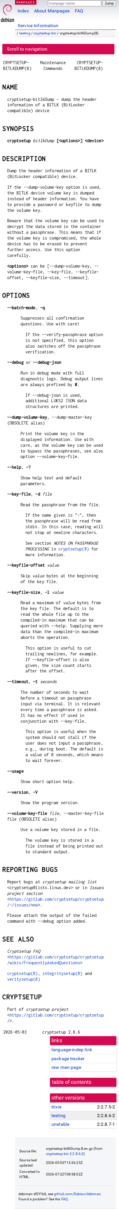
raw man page (66, 1067)
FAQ (79, 11)
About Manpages (52, 11)
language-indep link (71, 1049)
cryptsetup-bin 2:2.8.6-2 (65, 1154)
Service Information (38, 25)
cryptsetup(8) (73, 548)
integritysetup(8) (62, 973)
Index (23, 11)
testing (24, 33)
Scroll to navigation (27, 49)
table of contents (72, 1082)
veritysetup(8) (23, 979)
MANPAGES (25, 2)
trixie (56, 1107)
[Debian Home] (7, 11)
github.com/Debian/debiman (77, 1194)
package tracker (67, 1058)
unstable (60, 1124)
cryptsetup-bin (45, 33)
